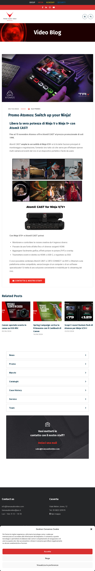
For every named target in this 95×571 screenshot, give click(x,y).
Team (12, 408)
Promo (12, 364)
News (11, 355)
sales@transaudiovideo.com (47, 449)
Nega (47, 558)
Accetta (47, 551)
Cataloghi (13, 381)
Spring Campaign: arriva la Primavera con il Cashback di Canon (47, 328)
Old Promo (35, 109)
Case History (15, 390)
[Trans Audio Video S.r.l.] (9, 16)
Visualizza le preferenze (47, 565)
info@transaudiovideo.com (13, 506)
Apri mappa (55, 514)
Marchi (12, 372)
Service (13, 399)
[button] (91, 529)
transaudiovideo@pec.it (11, 510)
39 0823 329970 (59, 510)
